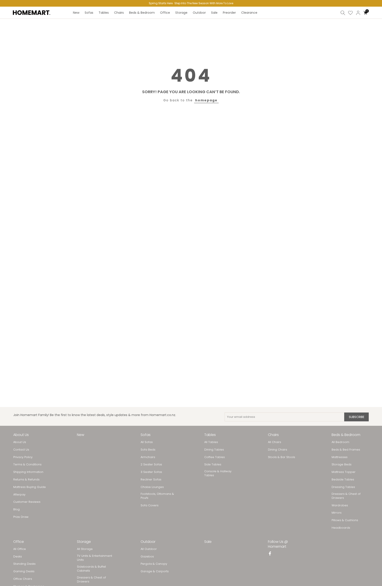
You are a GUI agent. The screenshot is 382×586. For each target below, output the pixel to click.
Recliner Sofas (151, 480)
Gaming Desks (23, 571)
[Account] (358, 12)
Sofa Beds (148, 450)
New (76, 12)
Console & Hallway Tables (217, 473)
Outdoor (199, 12)
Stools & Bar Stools (281, 457)
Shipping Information (28, 472)
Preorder (229, 12)
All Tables (211, 442)
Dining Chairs (277, 450)
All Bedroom (340, 442)
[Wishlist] (350, 12)
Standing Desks (24, 564)
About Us (19, 442)
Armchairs (148, 457)
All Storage (85, 549)
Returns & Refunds (26, 480)
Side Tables (212, 464)
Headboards (341, 528)
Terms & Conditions (27, 464)
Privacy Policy (22, 457)
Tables (104, 12)
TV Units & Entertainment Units (94, 558)
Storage (181, 12)
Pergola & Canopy (154, 564)
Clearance (249, 12)
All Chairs (274, 442)
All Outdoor (149, 549)
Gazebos (147, 557)
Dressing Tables (343, 487)
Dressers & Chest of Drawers (346, 496)
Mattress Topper (343, 472)
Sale (214, 12)
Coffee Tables (214, 457)
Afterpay (19, 495)
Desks (17, 557)
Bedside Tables (343, 480)
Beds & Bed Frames (346, 450)
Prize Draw (21, 517)
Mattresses (340, 457)
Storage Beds (341, 464)
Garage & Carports (155, 571)
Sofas (89, 12)
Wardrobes (340, 505)
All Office (19, 549)
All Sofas (147, 442)
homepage (206, 100)
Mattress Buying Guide (29, 487)
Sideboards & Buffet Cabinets (91, 569)
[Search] (342, 12)
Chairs (119, 12)
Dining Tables (214, 450)
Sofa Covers (150, 505)
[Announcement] (191, 3)
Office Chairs (22, 579)
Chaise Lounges (152, 487)
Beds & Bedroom (142, 12)
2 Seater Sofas (151, 464)
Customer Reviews (26, 502)
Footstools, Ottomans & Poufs (157, 496)
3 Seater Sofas (151, 472)
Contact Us (21, 450)
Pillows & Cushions (345, 520)
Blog (16, 509)
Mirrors (337, 513)
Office (165, 12)
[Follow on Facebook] (270, 554)
